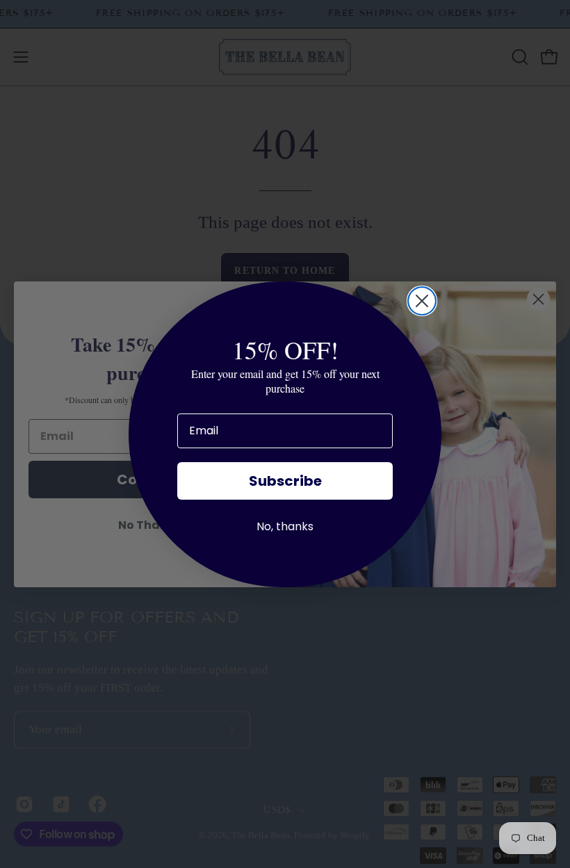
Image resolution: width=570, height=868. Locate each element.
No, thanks (285, 526)
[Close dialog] (422, 301)
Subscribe (285, 481)
